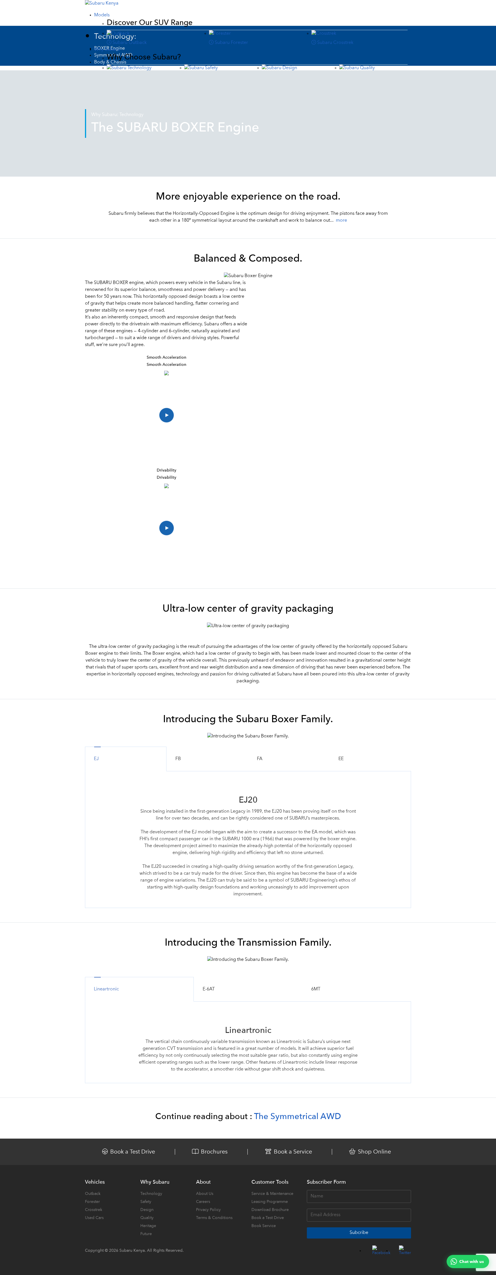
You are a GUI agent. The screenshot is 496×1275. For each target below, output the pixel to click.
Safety (145, 1202)
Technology (151, 1194)
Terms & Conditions (214, 1218)
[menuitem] (102, 15)
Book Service (263, 1226)
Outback (92, 1194)
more (341, 220)
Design (147, 1210)
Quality (147, 1218)
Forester (92, 1202)
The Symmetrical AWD (297, 1117)
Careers (203, 1202)
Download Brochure (270, 1210)
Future (146, 1234)
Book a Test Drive (267, 1218)
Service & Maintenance (272, 1194)
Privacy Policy (208, 1210)
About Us (204, 1194)
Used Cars (94, 1218)
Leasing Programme (269, 1202)
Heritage (148, 1226)
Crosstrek (93, 1210)
